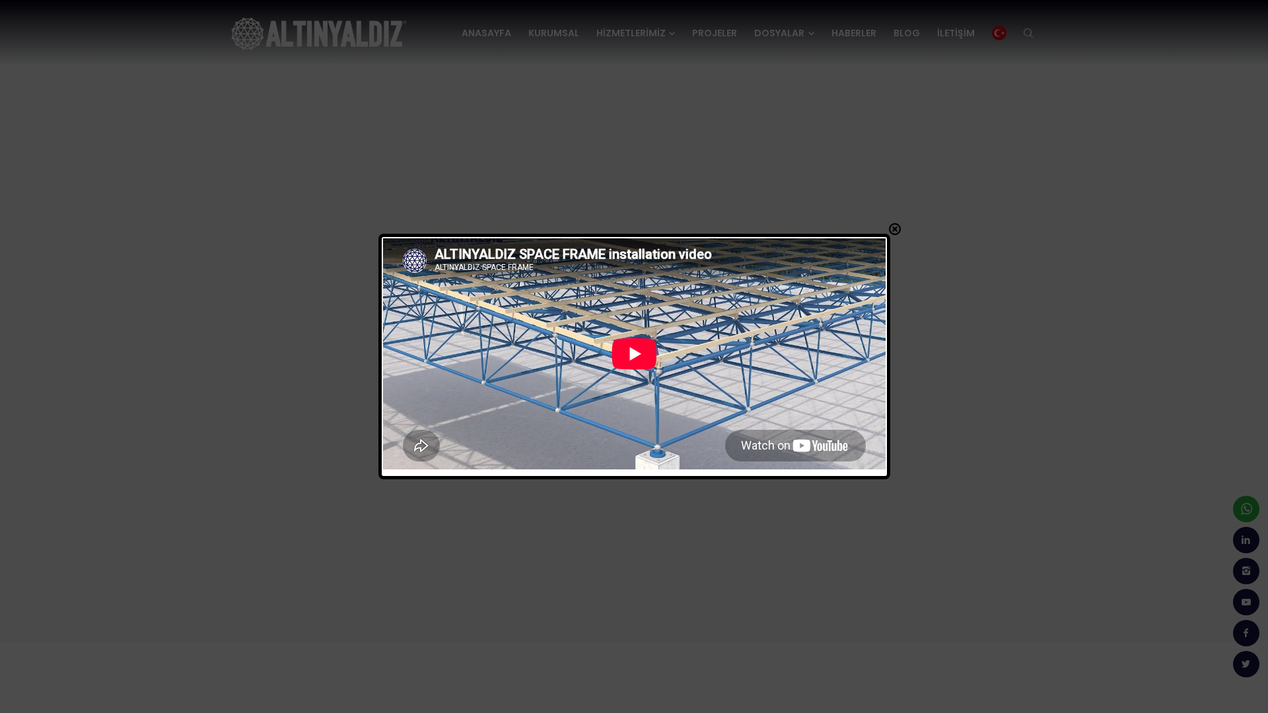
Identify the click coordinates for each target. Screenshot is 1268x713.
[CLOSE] (894, 229)
